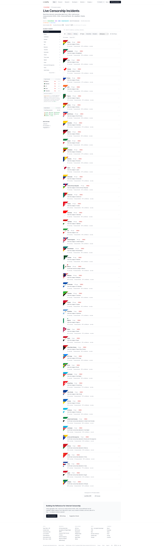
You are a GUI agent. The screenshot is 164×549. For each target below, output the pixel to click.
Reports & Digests (63, 538)
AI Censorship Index (63, 528)
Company (89, 2)
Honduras (69, 410)
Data (54, 2)
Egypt (68, 338)
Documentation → (46, 125)
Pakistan (69, 257)
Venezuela (69, 176)
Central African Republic (73, 185)
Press (108, 533)
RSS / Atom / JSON (47, 539)
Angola (69, 302)
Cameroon (69, 194)
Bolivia (68, 105)
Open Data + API (46, 528)
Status (108, 531)
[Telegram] (118, 545)
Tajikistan (69, 221)
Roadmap (109, 530)
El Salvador (70, 284)
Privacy (99, 545)
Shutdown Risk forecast (64, 533)
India (68, 87)
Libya (68, 60)
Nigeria (69, 320)
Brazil (68, 365)
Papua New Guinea (71, 347)
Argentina (69, 311)
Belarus (69, 446)
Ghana (68, 42)
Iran (68, 230)
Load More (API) (87, 496)
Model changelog (63, 536)
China (68, 455)
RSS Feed (46, 22)
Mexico (69, 266)
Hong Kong (70, 383)
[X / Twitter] (117, 545)
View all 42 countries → (48, 93)
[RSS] (120, 545)
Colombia (69, 123)
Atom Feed (53, 22)
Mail (92, 531)
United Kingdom (71, 239)
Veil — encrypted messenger (97, 528)
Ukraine (69, 401)
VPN (92, 530)
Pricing (108, 535)
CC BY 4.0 (74, 545)
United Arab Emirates (72, 419)
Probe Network (46, 535)
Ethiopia (69, 481)
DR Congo (69, 356)
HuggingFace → (46, 127)
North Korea (70, 114)
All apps (92, 537)
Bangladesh (70, 51)
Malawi (69, 132)
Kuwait (68, 141)
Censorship (88, 33)
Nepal (68, 329)
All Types (82, 33)
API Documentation (51, 516)
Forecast (60, 2)
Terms (103, 545)
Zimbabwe (69, 149)
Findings (61, 534)
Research (67, 2)
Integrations (77, 531)
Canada (69, 69)
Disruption (95, 33)
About (108, 528)
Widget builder (78, 533)
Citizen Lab (85, 545)
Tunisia (69, 203)
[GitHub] (115, 545)
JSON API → (45, 123)
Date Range (114, 33)
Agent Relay (77, 537)
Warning (75, 33)
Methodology (63, 516)
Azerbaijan (69, 374)
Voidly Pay (77, 535)
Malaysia (69, 275)
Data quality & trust (47, 537)
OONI (81, 545)
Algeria (69, 96)
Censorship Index (46, 531)
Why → (55, 101)
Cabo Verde (70, 392)
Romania (69, 158)
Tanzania (69, 293)
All (64, 33)
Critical (69, 33)
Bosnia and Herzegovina (73, 437)
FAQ (112, 545)
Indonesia (69, 212)
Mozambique (70, 248)
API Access (97, 496)
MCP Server (77, 530)
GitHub (76, 539)
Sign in (107, 2)
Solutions (82, 2)
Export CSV (72, 37)
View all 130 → (52, 72)
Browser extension (95, 533)
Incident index (46, 530)
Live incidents (46, 533)
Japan (68, 167)
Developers (74, 2)
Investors (109, 537)
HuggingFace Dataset (74, 516)
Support (107, 545)
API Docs (77, 528)
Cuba (68, 464)
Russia (68, 78)
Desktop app (94, 535)
